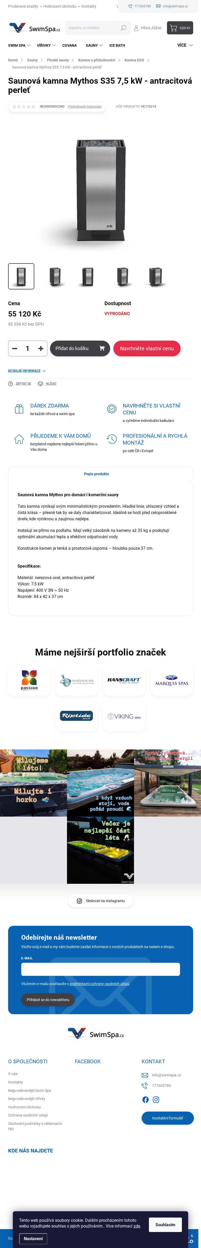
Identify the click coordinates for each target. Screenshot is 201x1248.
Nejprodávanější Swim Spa (29, 1090)
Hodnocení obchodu (59, 6)
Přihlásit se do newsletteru (48, 1000)
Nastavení (33, 1238)
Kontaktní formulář (167, 1118)
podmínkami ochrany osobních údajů (100, 984)
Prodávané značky (23, 6)
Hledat (123, 28)
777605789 (161, 1085)
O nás (13, 1074)
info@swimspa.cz (166, 1075)
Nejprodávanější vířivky (26, 1099)
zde (136, 1226)
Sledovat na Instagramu (105, 901)
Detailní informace (24, 371)
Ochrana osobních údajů (28, 1115)
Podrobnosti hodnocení (85, 106)
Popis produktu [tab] (96, 474)
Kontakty (88, 6)
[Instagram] (156, 1099)
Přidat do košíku (71, 348)
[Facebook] (145, 1099)
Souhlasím (165, 1224)
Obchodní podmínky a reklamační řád (35, 1126)
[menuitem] (20, 45)
